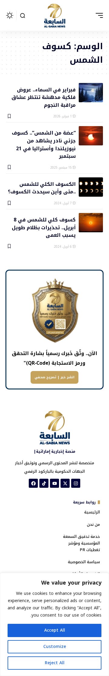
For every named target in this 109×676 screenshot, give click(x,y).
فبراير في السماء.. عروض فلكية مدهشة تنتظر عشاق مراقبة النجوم (44, 97)
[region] (54, 624)
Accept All (54, 630)
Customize (54, 647)
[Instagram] (75, 483)
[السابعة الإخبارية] (54, 15)
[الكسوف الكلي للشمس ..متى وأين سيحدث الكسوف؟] (91, 187)
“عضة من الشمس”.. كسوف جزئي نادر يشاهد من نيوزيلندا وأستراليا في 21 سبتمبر (44, 144)
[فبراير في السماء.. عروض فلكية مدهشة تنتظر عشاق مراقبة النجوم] (91, 92)
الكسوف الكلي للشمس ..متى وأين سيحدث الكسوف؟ (42, 187)
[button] (98, 15)
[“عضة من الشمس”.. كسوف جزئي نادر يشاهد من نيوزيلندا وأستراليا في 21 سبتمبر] (91, 135)
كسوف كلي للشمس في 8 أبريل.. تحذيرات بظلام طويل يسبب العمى (44, 227)
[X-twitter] (65, 483)
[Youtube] (54, 483)
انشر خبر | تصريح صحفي (54, 377)
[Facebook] (33, 483)
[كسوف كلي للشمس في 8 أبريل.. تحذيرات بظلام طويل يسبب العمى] (91, 222)
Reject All (54, 663)
